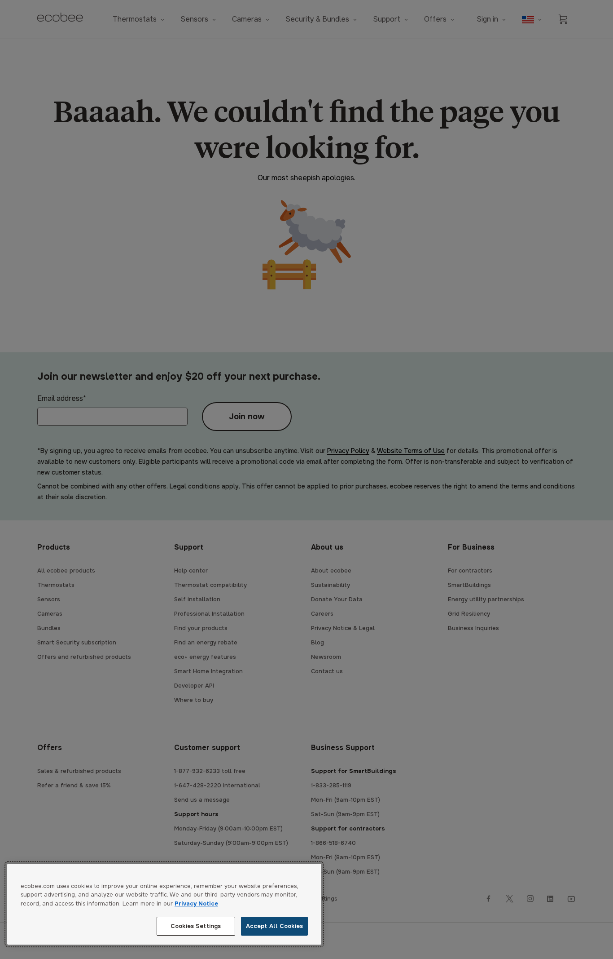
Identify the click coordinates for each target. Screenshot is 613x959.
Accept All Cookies (274, 926)
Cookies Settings (196, 926)
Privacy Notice (196, 903)
